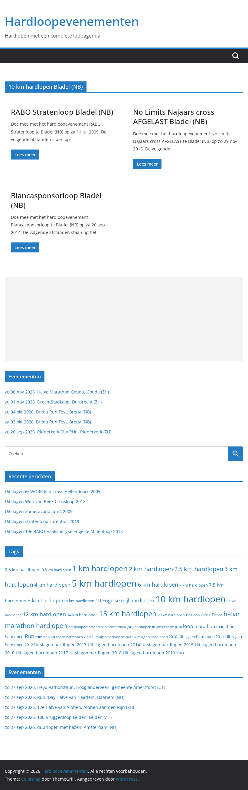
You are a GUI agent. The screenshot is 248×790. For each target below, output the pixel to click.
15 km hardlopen (128, 613)
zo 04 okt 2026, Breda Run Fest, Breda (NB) (48, 412)
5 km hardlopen (104, 583)
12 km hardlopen (44, 614)
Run (29, 636)
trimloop (42, 636)
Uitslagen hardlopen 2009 (112, 636)
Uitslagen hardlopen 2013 (60, 644)
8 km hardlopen (46, 600)
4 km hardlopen (52, 584)
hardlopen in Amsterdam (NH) (158, 627)
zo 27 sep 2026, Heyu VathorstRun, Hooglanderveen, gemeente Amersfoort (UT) (85, 687)
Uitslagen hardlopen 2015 (167, 644)
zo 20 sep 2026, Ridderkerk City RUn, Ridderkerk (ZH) (58, 432)
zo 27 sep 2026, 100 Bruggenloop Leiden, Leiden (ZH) (58, 717)
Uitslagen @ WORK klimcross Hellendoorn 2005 (52, 491)
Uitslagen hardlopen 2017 (42, 653)
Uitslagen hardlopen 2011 (201, 636)
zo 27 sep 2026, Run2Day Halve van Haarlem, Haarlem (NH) (64, 697)
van (180, 653)
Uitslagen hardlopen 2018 (95, 653)
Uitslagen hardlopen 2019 (149, 653)
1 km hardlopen (100, 568)
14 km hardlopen (82, 614)
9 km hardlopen (80, 601)
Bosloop (193, 615)
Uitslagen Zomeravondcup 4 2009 (39, 511)
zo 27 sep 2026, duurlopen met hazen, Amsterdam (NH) (61, 727)
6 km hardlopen (158, 584)
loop (188, 626)
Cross (205, 615)
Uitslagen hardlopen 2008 (71, 636)
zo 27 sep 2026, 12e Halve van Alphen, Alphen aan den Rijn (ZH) (69, 707)
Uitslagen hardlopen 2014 (114, 644)
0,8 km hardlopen (56, 570)
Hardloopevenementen (72, 21)
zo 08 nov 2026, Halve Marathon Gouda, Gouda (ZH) (57, 392)
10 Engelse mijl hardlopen (125, 600)
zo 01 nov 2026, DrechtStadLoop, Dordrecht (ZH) (53, 402)
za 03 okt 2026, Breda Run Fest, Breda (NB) (48, 422)
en (220, 615)
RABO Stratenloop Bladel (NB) (62, 112)
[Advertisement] (124, 319)
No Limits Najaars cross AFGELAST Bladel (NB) (173, 116)
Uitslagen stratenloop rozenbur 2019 (42, 521)
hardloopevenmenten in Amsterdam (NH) (100, 627)
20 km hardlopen (171, 615)
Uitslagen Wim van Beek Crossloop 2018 (45, 501)
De (214, 614)
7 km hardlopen (193, 585)
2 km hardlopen (151, 569)
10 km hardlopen (190, 599)
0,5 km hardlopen (23, 569)
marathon (204, 626)
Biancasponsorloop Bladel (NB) (56, 200)
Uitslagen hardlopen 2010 (155, 636)
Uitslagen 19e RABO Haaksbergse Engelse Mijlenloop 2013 (64, 531)
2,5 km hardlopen (198, 569)
